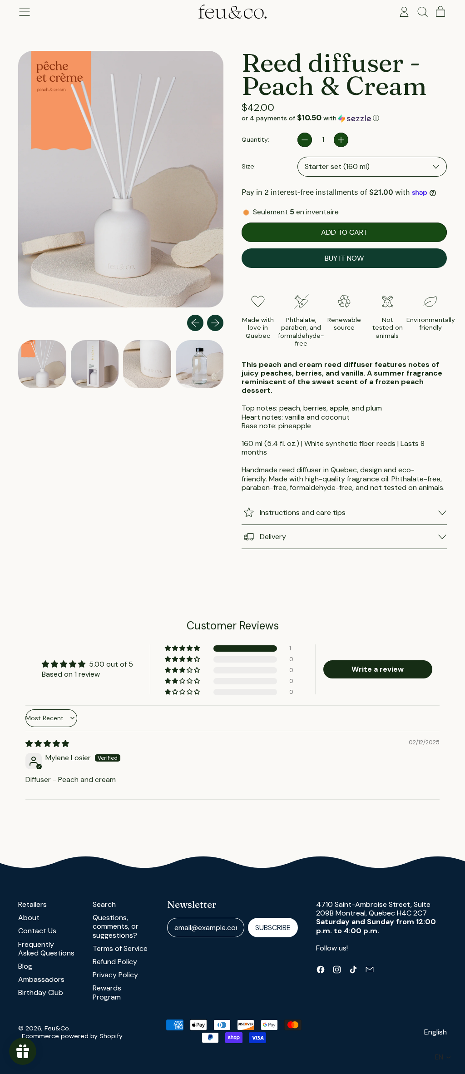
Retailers (32, 904)
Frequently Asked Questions (46, 949)
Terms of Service (120, 948)
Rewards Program (107, 992)
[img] (47, 743)
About (29, 917)
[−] (304, 140)
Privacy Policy (115, 975)
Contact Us (37, 930)
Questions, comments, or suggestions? (116, 926)
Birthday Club (40, 992)
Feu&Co (57, 1028)
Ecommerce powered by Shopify (72, 1036)
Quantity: (255, 140)
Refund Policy (115, 961)
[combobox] (372, 166)
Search (104, 904)
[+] (341, 140)
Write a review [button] (377, 669)
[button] (422, 11)
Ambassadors (41, 979)
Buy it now (344, 258)
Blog (25, 966)
